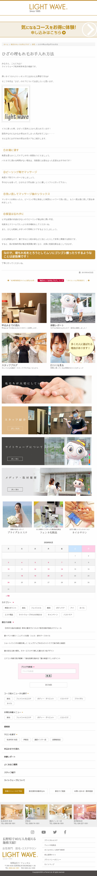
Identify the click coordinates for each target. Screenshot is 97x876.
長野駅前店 (56, 740)
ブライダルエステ (51, 840)
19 (35, 576)
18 (22, 576)
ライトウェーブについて (14, 780)
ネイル (81, 608)
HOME (48, 685)
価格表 (7, 726)
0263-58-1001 (10, 823)
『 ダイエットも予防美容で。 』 (76, 280)
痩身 (48, 608)
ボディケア (60, 608)
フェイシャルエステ (23, 699)
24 (8, 582)
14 (62, 569)
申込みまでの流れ (11, 749)
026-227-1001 (82, 823)
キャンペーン (53, 615)
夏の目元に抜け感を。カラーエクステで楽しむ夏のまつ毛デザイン (29, 651)
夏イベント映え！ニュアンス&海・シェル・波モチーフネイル (27, 636)
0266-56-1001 (58, 823)
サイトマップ (49, 864)
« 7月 (8, 596)
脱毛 (23, 608)
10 (8, 569)
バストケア (68, 615)
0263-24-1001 (14, 868)
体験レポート (9, 756)
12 (35, 569)
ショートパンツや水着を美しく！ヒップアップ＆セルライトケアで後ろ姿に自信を (34, 643)
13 (48, 569)
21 (62, 576)
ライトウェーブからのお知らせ (30, 615)
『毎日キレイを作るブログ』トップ (51, 280)
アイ (72, 608)
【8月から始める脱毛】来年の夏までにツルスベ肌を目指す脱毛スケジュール (33, 628)
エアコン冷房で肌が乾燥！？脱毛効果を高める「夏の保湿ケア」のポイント (32, 658)
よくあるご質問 (10, 764)
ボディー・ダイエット (45, 699)
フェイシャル (36, 608)
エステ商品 (9, 615)
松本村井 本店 (12, 740)
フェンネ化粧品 (50, 845)
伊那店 (25, 740)
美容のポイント (10, 608)
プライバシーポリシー (52, 859)
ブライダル (79, 699)
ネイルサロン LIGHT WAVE (54, 850)
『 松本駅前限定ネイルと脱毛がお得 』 (22, 280)
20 (48, 576)
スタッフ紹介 (9, 772)
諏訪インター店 (40, 740)
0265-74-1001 (34, 823)
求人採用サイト (50, 854)
